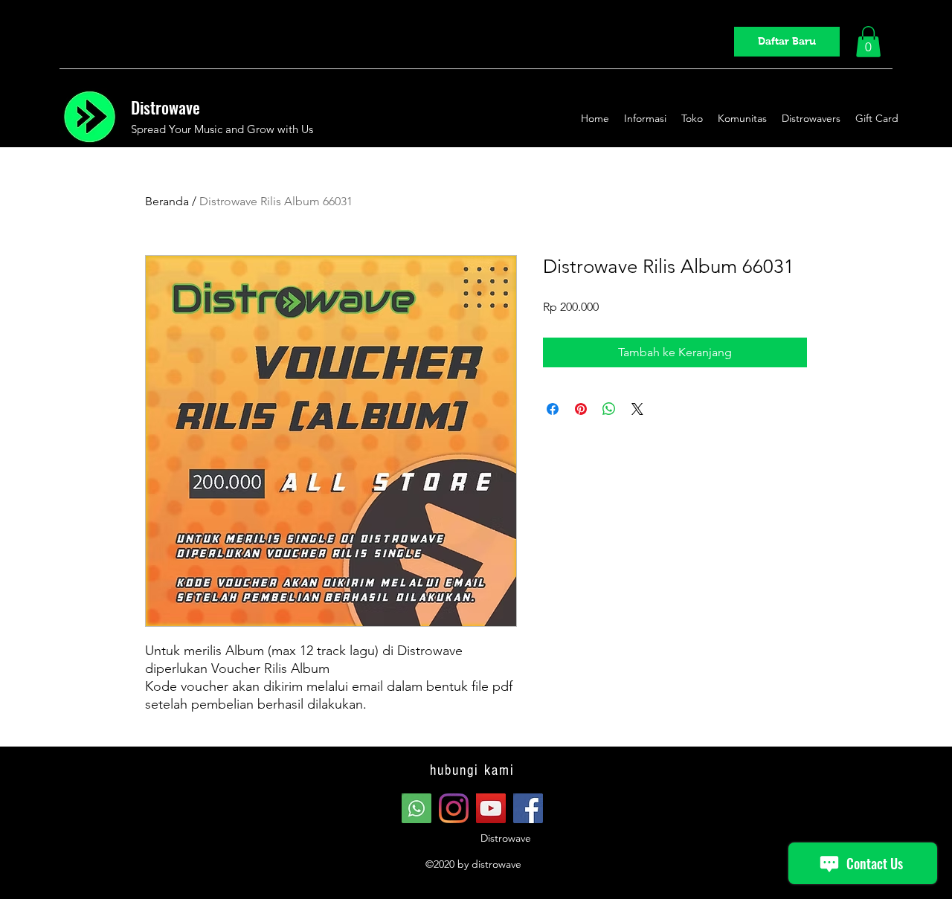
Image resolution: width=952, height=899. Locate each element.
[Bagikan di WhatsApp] (609, 409)
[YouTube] (491, 808)
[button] (868, 41)
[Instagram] (454, 808)
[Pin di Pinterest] (581, 409)
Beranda (167, 201)
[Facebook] (528, 808)
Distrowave (165, 107)
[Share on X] (637, 409)
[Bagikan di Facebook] (553, 409)
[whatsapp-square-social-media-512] (416, 808)
